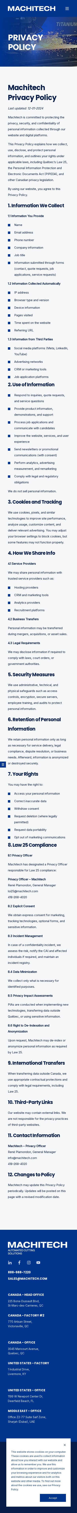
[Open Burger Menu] (67, 8)
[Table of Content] (3, 765)
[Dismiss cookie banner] (65, 1445)
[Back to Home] (31, 8)
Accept (53, 1497)
